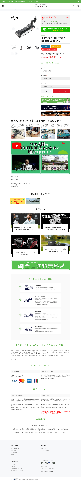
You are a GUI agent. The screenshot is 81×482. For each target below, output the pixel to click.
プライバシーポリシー (16, 469)
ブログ (12, 455)
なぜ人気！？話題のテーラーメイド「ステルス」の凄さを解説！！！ (25, 253)
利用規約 (13, 466)
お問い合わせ (14, 450)
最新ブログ (40, 209)
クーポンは (50, 21)
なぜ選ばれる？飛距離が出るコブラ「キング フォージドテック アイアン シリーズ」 (56, 228)
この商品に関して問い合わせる (51, 63)
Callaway (43, 35)
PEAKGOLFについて (15, 448)
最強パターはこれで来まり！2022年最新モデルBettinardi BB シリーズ (56, 250)
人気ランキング (45, 450)
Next (37, 28)
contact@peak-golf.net (47, 379)
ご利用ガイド (14, 464)
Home (12, 10)
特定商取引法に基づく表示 (17, 471)
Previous (13, 28)
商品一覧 (43, 448)
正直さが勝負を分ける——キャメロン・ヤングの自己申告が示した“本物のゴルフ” (25, 228)
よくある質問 (14, 453)
